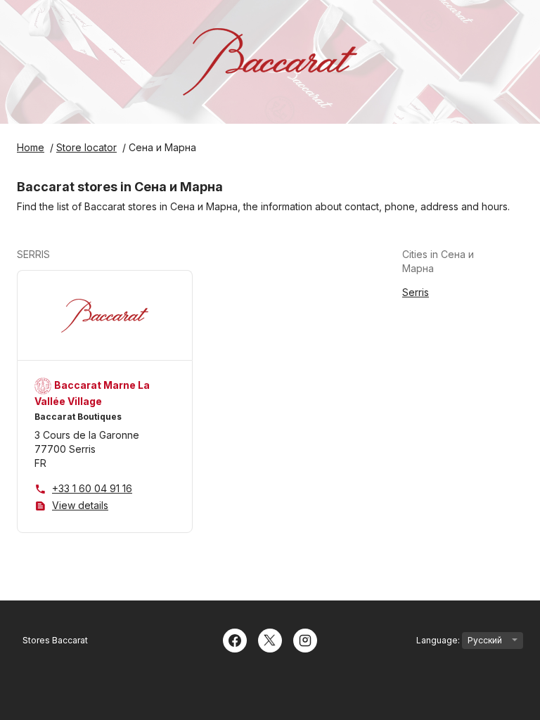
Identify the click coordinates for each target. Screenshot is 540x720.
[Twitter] (270, 639)
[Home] (270, 62)
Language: (439, 640)
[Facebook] (235, 639)
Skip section (84, 254)
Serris (415, 292)
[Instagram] (305, 639)
